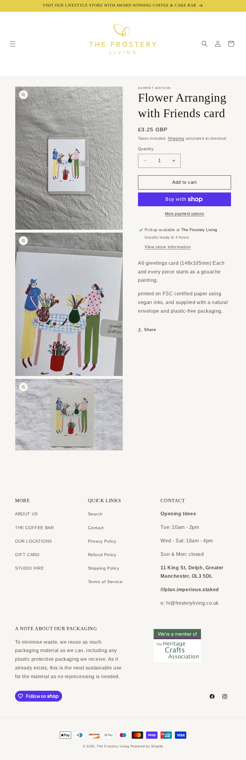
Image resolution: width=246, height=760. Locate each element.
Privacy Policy (102, 541)
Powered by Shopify (147, 746)
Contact (96, 527)
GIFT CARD (27, 554)
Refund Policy (102, 554)
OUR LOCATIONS (33, 541)
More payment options (184, 214)
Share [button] (150, 329)
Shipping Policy (103, 568)
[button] (12, 43)
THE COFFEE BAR (34, 527)
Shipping (176, 138)
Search (95, 513)
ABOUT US (26, 513)
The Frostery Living (113, 746)
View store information (168, 246)
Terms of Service (105, 581)
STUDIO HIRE (29, 568)
